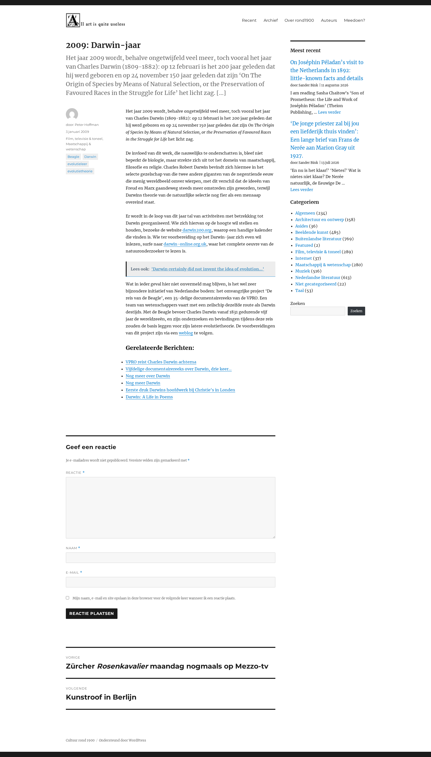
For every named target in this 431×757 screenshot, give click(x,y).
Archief (271, 20)
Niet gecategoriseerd (315, 283)
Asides (301, 226)
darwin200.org (197, 230)
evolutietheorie (80, 171)
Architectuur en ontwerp (319, 219)
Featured (304, 245)
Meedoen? (354, 20)
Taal (299, 290)
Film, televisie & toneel (84, 139)
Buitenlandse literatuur (318, 238)
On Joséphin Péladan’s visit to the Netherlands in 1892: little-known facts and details (326, 70)
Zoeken (297, 303)
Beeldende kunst (311, 232)
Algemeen (305, 213)
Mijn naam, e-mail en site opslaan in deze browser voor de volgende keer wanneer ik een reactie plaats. (154, 598)
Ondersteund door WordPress (122, 740)
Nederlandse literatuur (317, 277)
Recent (249, 20)
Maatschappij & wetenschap (323, 264)
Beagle (73, 157)
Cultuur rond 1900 (80, 740)
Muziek (302, 270)
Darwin (90, 157)
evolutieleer (77, 164)
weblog (186, 332)
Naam (73, 548)
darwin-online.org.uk (185, 244)
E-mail (74, 572)
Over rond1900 (299, 20)
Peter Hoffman (87, 125)
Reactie (75, 473)
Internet (303, 258)
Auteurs (329, 20)
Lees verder (329, 112)
